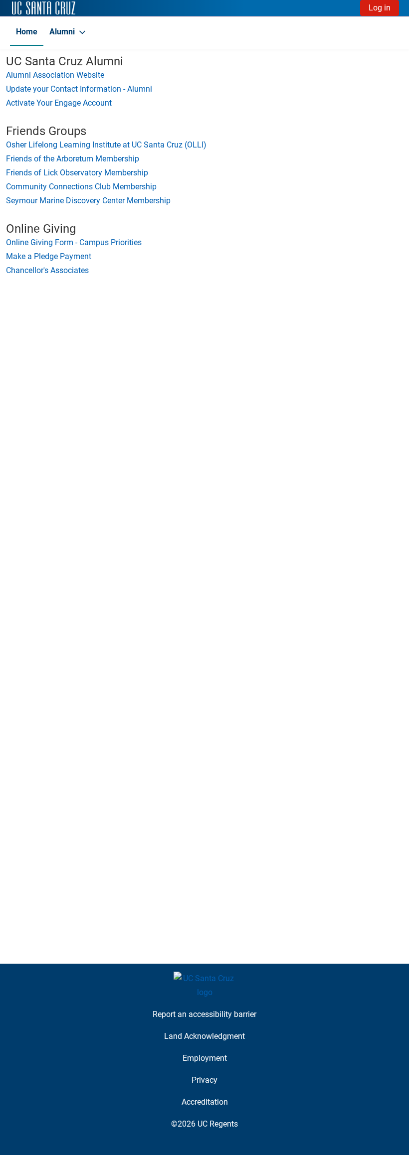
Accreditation (205, 1102)
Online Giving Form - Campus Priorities (74, 242)
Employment (205, 1058)
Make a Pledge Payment (48, 256)
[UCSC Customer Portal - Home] (43, 7)
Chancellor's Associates (47, 270)
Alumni (62, 31)
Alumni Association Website (55, 75)
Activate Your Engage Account (59, 103)
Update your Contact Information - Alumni (79, 89)
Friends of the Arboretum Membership (72, 158)
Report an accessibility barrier (204, 1014)
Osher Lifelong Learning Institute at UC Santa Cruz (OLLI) (106, 144)
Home (26, 31)
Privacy (204, 1080)
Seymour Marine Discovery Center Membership (88, 200)
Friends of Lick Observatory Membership (77, 172)
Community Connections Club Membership (81, 186)
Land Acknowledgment (204, 1036)
